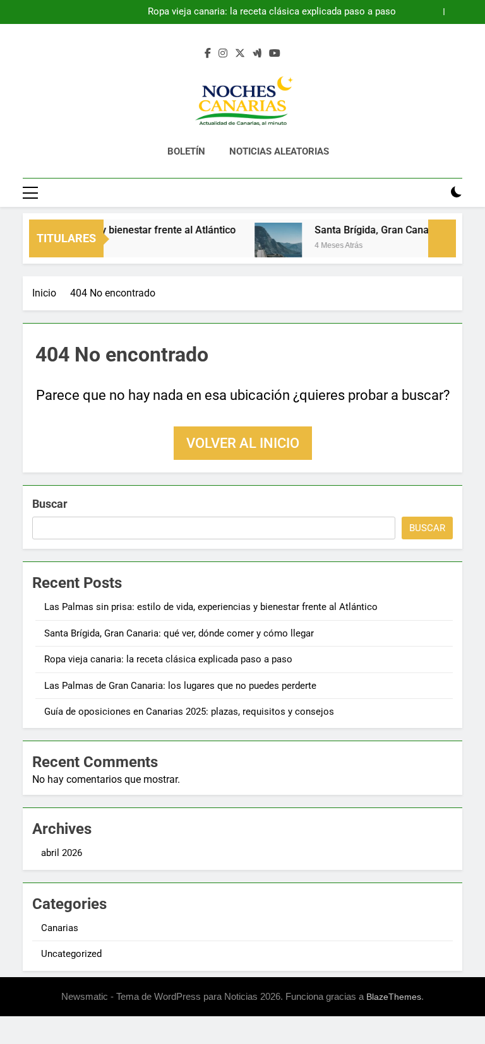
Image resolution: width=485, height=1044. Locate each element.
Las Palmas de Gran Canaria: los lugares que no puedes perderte (180, 685)
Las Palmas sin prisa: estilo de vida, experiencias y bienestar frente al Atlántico (211, 607)
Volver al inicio (242, 443)
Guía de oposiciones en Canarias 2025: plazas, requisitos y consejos (189, 711)
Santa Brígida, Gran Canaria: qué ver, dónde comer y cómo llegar (179, 633)
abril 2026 (61, 853)
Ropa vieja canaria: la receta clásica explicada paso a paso (272, 12)
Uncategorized (71, 953)
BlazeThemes (393, 997)
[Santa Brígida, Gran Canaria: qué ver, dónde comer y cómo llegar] (272, 246)
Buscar (50, 503)
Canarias (59, 928)
